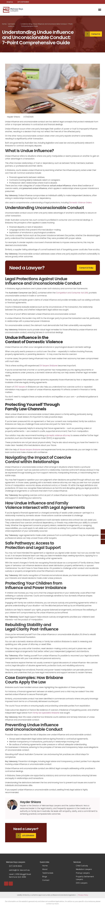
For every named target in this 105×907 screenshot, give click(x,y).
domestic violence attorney (58, 435)
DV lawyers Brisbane (48, 365)
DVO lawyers (20, 387)
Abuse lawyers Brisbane (30, 449)
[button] (99, 9)
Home (4, 24)
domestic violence (11, 25)
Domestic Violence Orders (80, 202)
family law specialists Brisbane (46, 713)
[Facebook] (11, 884)
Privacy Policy (83, 895)
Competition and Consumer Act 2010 (72, 293)
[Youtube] (6, 884)
